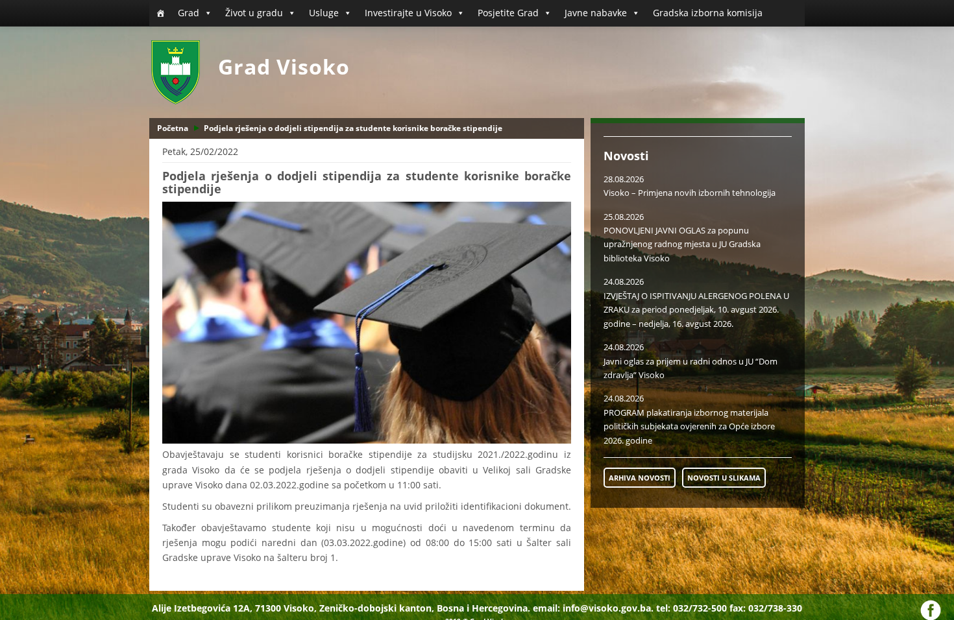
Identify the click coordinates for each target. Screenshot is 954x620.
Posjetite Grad (508, 12)
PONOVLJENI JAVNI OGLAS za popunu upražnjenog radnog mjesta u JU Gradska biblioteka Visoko (682, 244)
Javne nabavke (596, 12)
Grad (188, 12)
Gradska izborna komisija (708, 12)
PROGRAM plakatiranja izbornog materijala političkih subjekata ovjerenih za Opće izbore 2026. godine (689, 426)
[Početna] (160, 13)
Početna (172, 128)
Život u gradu (254, 12)
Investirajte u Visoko (408, 12)
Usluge (324, 12)
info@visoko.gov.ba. (608, 608)
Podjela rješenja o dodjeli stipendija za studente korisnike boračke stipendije (353, 128)
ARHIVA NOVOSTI (639, 478)
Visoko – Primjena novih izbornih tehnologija (690, 192)
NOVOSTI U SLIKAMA (724, 478)
